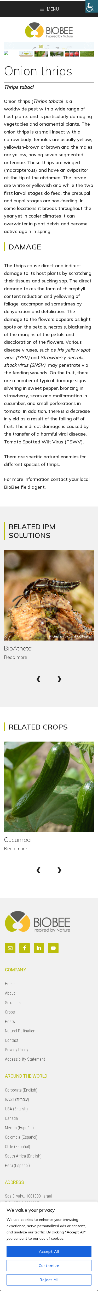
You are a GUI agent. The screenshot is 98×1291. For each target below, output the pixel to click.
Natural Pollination (20, 1030)
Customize (49, 1265)
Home (10, 983)
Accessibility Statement (25, 1059)
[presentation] (38, 677)
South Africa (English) (23, 1156)
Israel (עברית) (17, 1099)
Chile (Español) (17, 1146)
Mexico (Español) (19, 1127)
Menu (53, 9)
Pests (10, 1021)
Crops (10, 1012)
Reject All (49, 1279)
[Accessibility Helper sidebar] (91, 6)
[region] (49, 1246)
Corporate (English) (21, 1090)
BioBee (49, 30)
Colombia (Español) (21, 1137)
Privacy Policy (16, 1049)
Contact (11, 1040)
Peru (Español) (17, 1165)
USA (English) (16, 1108)
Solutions (13, 1002)
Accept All (49, 1251)
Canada (11, 1118)
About (10, 993)
